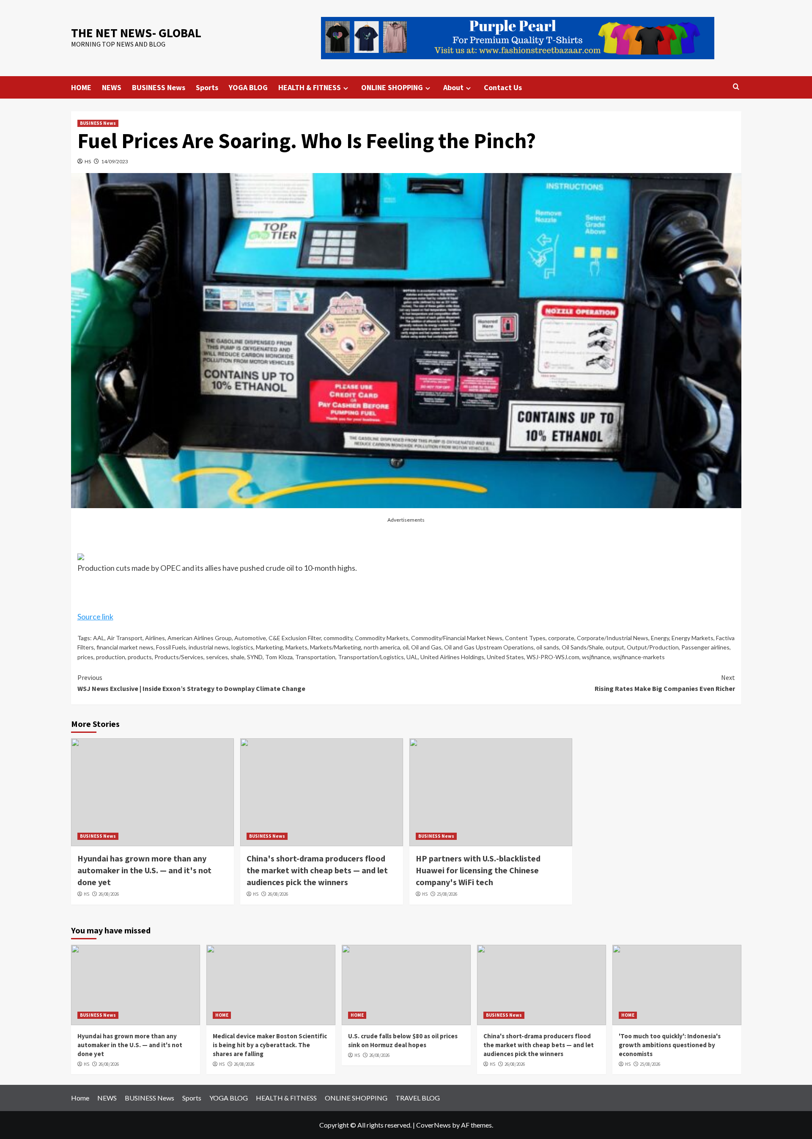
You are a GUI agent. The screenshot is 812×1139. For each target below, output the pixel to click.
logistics (242, 647)
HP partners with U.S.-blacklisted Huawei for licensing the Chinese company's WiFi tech (478, 870)
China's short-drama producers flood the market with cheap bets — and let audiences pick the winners (317, 870)
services (217, 656)
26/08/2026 (109, 894)
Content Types (525, 637)
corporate (561, 637)
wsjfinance (596, 656)
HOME (81, 87)
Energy (660, 637)
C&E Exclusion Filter (295, 637)
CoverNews (433, 1125)
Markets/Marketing (335, 647)
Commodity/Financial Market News (456, 637)
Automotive (250, 637)
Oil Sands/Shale (582, 647)
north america (382, 647)
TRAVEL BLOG (417, 1098)
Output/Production (653, 647)
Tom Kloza (279, 656)
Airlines (155, 637)
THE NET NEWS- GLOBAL (136, 33)
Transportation (315, 656)
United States (505, 656)
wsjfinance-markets (639, 656)
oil (406, 647)
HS (88, 161)
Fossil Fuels (171, 647)
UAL (412, 656)
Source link (95, 616)
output (615, 647)
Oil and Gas (426, 647)
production (110, 656)
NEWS (111, 87)
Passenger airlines (705, 647)
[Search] (736, 87)
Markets (296, 647)
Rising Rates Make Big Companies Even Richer (665, 683)
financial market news (125, 647)
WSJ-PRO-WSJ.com (553, 656)
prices (85, 656)
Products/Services (178, 656)
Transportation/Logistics (371, 656)
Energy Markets (692, 637)
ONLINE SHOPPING (392, 87)
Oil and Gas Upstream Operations (489, 647)
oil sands (547, 647)
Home (80, 1098)
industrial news (209, 647)
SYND (255, 656)
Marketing (269, 647)
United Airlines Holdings (452, 656)
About (453, 87)
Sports (207, 87)
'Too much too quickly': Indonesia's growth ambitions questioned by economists (670, 1045)
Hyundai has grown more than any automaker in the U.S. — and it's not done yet (144, 870)
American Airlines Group (199, 637)
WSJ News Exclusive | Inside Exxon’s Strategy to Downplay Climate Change (191, 683)
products (140, 656)
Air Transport (125, 637)
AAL (98, 637)
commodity (338, 637)
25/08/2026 (447, 894)
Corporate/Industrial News (612, 637)
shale (237, 656)
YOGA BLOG (248, 87)
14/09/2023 (114, 161)
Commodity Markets (382, 637)
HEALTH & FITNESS (309, 87)
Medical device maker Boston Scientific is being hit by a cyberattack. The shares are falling (270, 1045)
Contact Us (503, 87)
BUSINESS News (158, 87)
